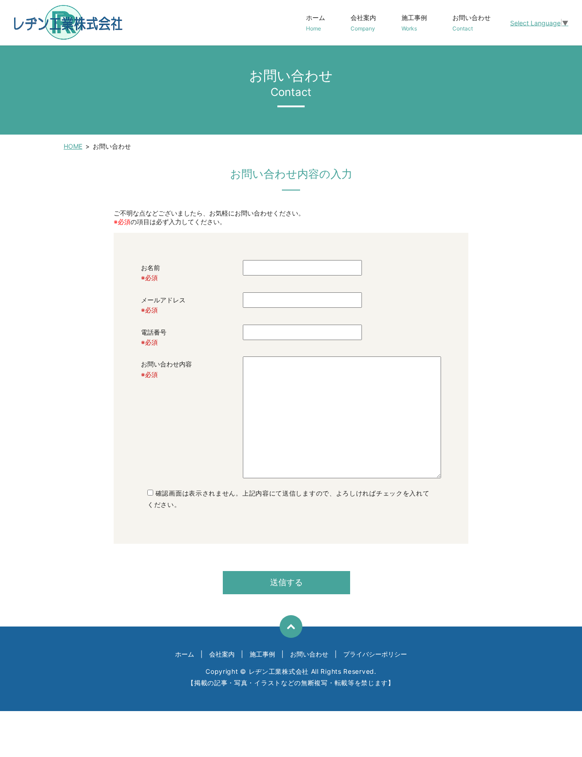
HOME (73, 146)
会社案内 (363, 23)
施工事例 (414, 23)
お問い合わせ (471, 23)
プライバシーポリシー (375, 654)
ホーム (315, 23)
